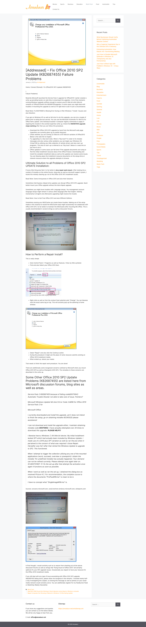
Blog (98, 86)
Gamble (99, 104)
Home (99, 115)
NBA (98, 130)
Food (97, 4)
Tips (114, 4)
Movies (55, 4)
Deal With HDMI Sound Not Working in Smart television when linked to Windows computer (53, 591)
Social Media (101, 147)
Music (99, 127)
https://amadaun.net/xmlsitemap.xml (70, 608)
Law (98, 118)
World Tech (89, 4)
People (99, 138)
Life (98, 121)
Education (80, 4)
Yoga (98, 167)
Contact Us (56, 9)
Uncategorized (102, 158)
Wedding (100, 161)
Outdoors (100, 135)
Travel (99, 155)
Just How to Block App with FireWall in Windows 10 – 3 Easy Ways (107, 66)
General (99, 109)
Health (99, 112)
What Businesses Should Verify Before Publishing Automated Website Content (107, 39)
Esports (99, 98)
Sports (62, 4)
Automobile (105, 4)
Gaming (99, 107)
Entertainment (101, 95)
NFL (98, 132)
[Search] (117, 21)
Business (70, 4)
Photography (101, 144)
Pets (98, 141)
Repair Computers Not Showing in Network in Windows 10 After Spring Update (50, 593)
